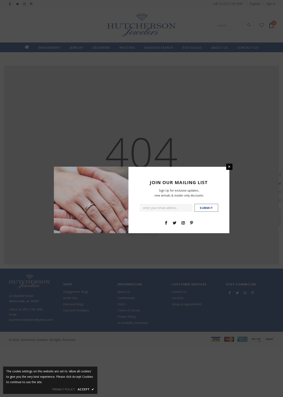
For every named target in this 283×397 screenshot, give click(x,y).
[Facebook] (166, 223)
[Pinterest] (192, 223)
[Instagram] (183, 223)
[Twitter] (175, 223)
